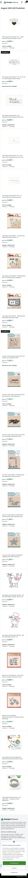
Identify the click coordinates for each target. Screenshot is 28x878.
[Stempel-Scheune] (11, 2)
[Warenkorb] (25, 2)
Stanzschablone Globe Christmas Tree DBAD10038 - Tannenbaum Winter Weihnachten (11, 799)
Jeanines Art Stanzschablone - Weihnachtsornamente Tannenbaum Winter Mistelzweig (13, 717)
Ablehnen (14, 868)
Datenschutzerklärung (7, 859)
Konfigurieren (14, 872)
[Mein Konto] (21, 2)
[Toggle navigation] (1, 2)
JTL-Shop (25, 876)
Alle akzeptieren (14, 863)
